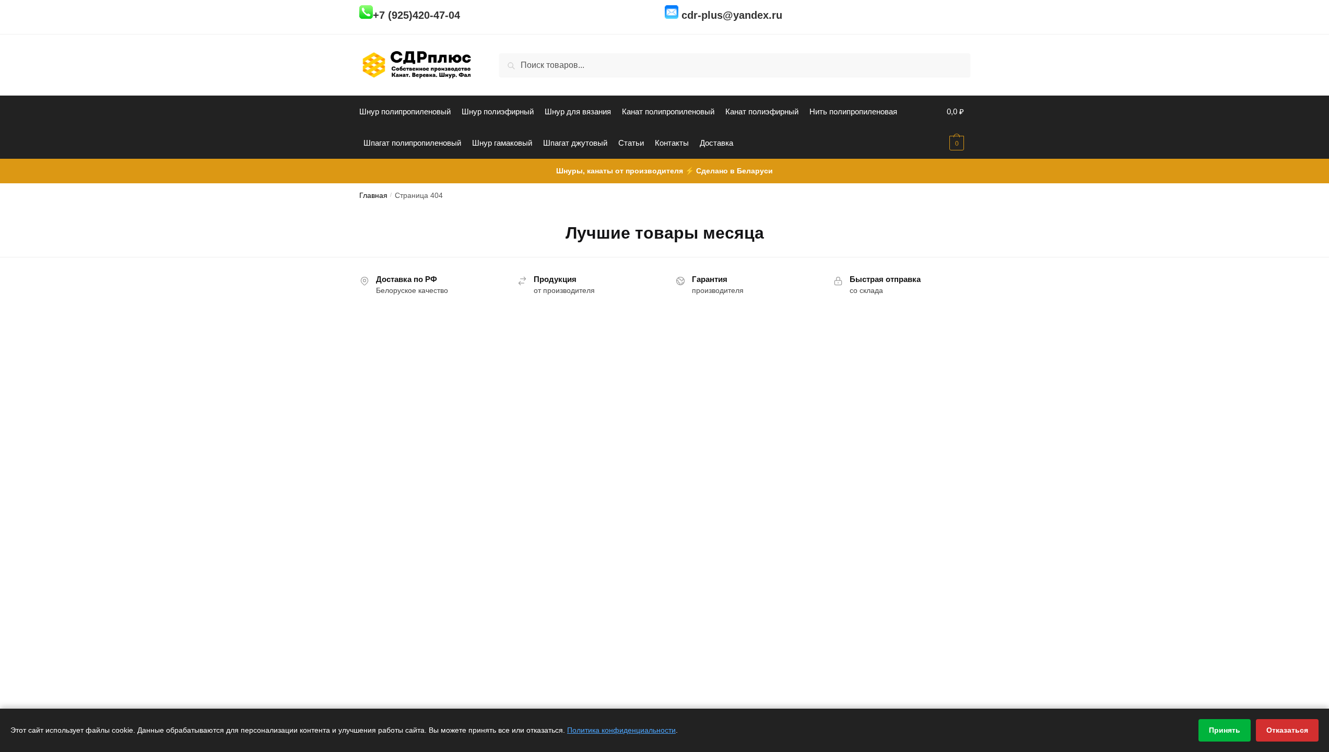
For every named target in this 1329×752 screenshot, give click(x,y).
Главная (373, 195)
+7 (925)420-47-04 (416, 15)
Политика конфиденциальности (621, 730)
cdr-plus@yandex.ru (731, 15)
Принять (1224, 730)
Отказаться (1287, 730)
